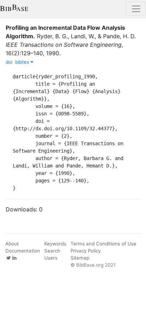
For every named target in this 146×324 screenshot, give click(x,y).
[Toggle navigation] (136, 9)
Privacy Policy (86, 251)
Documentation (22, 251)
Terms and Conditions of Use (103, 243)
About (12, 243)
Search (52, 251)
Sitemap (80, 258)
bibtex (22, 62)
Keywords (55, 243)
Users (50, 258)
